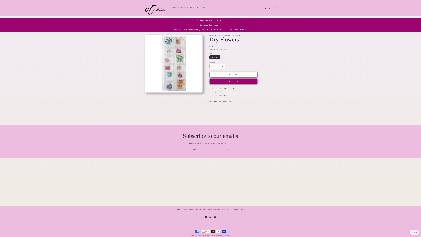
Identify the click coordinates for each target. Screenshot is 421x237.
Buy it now (233, 81)
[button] (265, 8)
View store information (219, 95)
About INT (225, 209)
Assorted (215, 57)
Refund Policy (188, 209)
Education (235, 209)
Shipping (212, 49)
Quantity (212, 62)
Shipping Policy (200, 209)
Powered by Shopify (225, 235)
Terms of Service (214, 209)
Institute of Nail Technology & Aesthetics (207, 235)
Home (243, 209)
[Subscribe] (227, 149)
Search (178, 209)
